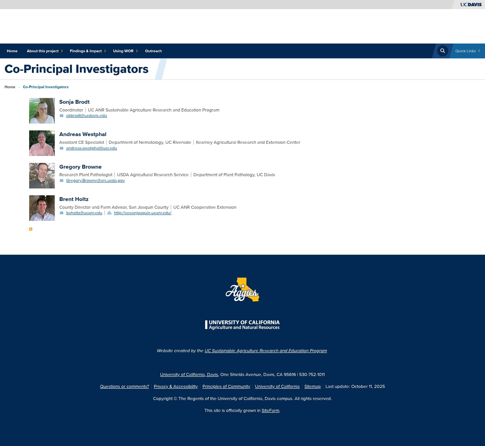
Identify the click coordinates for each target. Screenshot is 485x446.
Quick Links (465, 51)
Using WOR (123, 51)
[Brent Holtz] (42, 207)
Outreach (153, 51)
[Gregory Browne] (42, 175)
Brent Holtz (73, 199)
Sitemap (312, 386)
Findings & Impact (86, 51)
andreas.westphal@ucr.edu (91, 148)
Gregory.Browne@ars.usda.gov (95, 180)
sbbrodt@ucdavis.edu (86, 115)
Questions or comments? (124, 386)
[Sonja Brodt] (42, 110)
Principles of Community (226, 386)
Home (12, 51)
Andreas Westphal (82, 134)
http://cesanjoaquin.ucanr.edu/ (142, 213)
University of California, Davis (189, 374)
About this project (43, 51)
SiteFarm (270, 410)
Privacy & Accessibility (176, 386)
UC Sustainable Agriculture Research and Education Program (266, 350)
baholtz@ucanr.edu (84, 213)
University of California (277, 386)
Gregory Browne (80, 166)
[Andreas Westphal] (42, 142)
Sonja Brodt (74, 101)
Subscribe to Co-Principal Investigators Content (30, 229)
